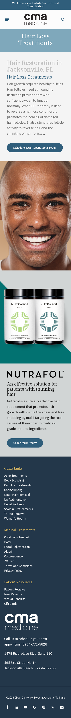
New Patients (13, 594)
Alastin (8, 551)
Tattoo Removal (14, 513)
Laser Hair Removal (17, 494)
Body (7, 542)
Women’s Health (15, 518)
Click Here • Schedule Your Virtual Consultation (35, 4)
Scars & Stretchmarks (18, 509)
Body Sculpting (14, 480)
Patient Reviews (14, 589)
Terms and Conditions (18, 566)
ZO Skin (9, 561)
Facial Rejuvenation (17, 546)
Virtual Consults (14, 599)
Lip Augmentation (15, 499)
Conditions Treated (16, 537)
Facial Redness (14, 504)
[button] (7, 19)
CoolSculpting (13, 490)
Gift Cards (10, 603)
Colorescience (13, 556)
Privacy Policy (13, 570)
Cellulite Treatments (17, 485)
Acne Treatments (15, 475)
